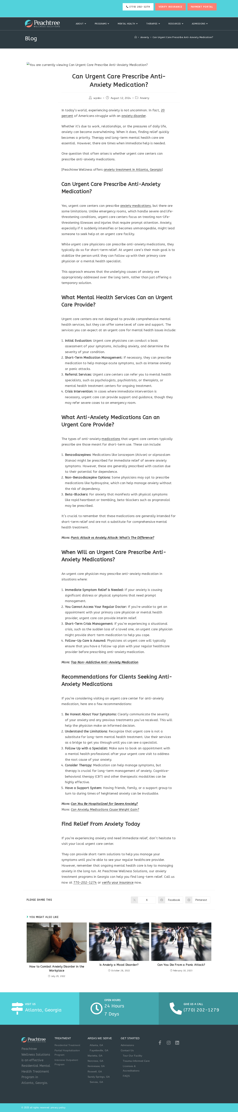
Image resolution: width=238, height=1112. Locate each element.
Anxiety (144, 98)
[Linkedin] (177, 1042)
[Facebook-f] (160, 1042)
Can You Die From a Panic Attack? (181, 964)
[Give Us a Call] (176, 1008)
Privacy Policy (58, 1107)
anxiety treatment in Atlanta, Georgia (133, 170)
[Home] (136, 37)
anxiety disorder (133, 116)
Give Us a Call (193, 1004)
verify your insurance (117, 882)
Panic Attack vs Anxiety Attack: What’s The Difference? (112, 538)
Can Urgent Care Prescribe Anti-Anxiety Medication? (183, 37)
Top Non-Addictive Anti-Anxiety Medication (104, 662)
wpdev (97, 98)
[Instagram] (168, 1042)
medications (111, 439)
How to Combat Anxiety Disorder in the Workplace (56, 968)
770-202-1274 (85, 882)
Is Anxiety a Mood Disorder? (119, 964)
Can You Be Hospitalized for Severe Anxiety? (104, 804)
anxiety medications (135, 206)
